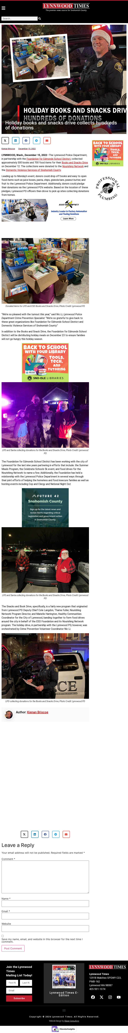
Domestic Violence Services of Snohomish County (33, 170)
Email (6, 904)
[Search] (40, 19)
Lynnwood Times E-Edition (64, 987)
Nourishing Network (73, 166)
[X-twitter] (101, 990)
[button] (5, 140)
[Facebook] (93, 990)
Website (6, 916)
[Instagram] (110, 990)
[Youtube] (119, 990)
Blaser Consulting (71, 1014)
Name (6, 891)
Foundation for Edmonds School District (49, 158)
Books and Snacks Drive (75, 162)
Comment (8, 851)
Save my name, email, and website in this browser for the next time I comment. (42, 933)
